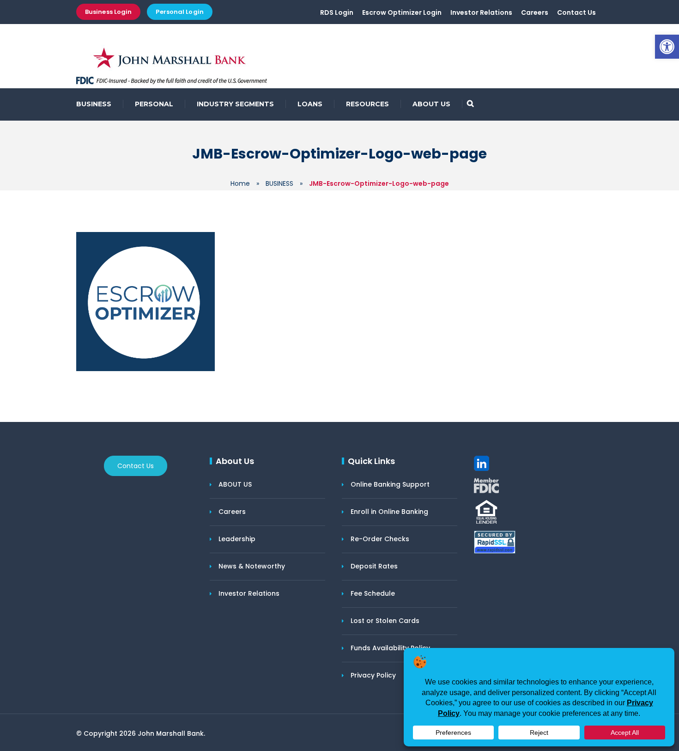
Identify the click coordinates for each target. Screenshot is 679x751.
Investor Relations (481, 12)
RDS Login (336, 12)
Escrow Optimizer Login (402, 12)
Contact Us (576, 12)
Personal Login (179, 11)
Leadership (236, 538)
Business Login (108, 11)
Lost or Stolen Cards (385, 620)
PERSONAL (154, 104)
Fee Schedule (373, 593)
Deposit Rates (374, 566)
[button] (667, 47)
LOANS (309, 104)
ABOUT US (431, 104)
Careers (534, 12)
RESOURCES (367, 104)
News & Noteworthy (251, 566)
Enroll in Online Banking (389, 511)
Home (240, 183)
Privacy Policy (373, 675)
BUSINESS (93, 104)
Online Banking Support (390, 484)
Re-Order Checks (380, 538)
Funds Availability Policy (390, 648)
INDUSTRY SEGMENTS (235, 104)
